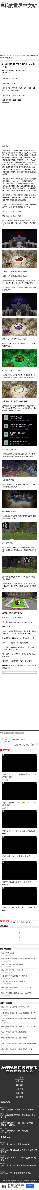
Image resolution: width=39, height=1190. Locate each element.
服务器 (8, 56)
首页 (3, 56)
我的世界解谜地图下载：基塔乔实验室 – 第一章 (18, 1013)
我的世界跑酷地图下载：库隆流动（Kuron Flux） (19, 1043)
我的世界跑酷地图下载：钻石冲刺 (13, 1032)
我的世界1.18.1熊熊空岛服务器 (12, 970)
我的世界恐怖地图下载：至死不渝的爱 (15, 1007)
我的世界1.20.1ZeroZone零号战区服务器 (15, 739)
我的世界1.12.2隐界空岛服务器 (12, 964)
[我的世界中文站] (19, 5)
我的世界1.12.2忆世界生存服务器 (13, 981)
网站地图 (19, 1097)
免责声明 (19, 1089)
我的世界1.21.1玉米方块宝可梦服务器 (18, 907)
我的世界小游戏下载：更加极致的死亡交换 (16, 1049)
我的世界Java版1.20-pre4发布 (24, 744)
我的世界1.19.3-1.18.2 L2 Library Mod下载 (16, 993)
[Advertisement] (19, 33)
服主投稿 (19, 1085)
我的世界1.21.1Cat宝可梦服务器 (16, 856)
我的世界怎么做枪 (7, 953)
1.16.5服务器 (20, 733)
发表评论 (7, 72)
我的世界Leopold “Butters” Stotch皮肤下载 (16, 987)
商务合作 (19, 1081)
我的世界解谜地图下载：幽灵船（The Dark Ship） (19, 1026)
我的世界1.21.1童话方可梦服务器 (16, 882)
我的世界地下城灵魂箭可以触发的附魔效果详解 (18, 959)
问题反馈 (19, 1093)
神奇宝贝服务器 (9, 733)
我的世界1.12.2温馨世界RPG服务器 (14, 976)
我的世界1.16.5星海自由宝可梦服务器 (18, 831)
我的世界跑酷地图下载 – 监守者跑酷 (14, 1038)
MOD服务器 (16, 56)
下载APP (30, 1186)
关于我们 (19, 1077)
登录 (28, 922)
